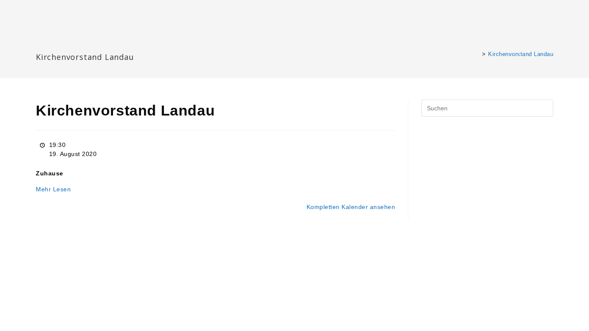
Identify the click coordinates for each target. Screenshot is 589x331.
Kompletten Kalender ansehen (351, 206)
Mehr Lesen (53, 189)
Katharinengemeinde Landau (110, 43)
